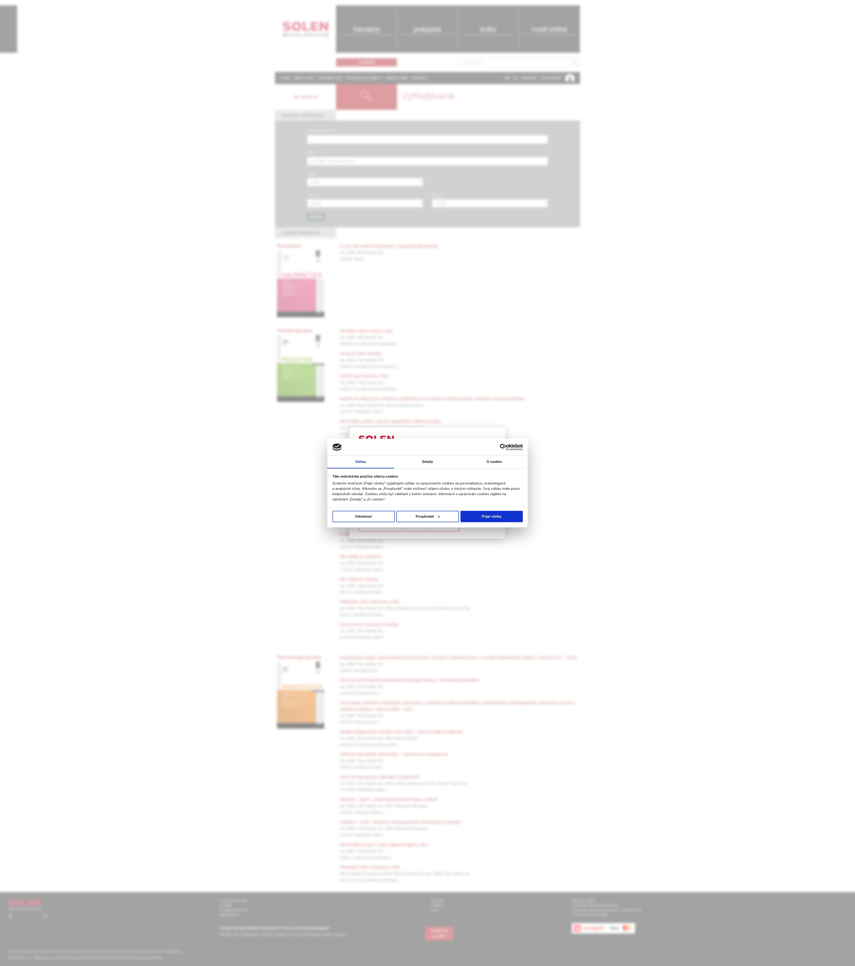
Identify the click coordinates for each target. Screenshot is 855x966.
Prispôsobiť (425, 516)
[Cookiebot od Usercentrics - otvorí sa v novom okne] (503, 447)
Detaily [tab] (427, 462)
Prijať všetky (491, 516)
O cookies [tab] (494, 462)
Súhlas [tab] (360, 462)
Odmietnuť (363, 516)
